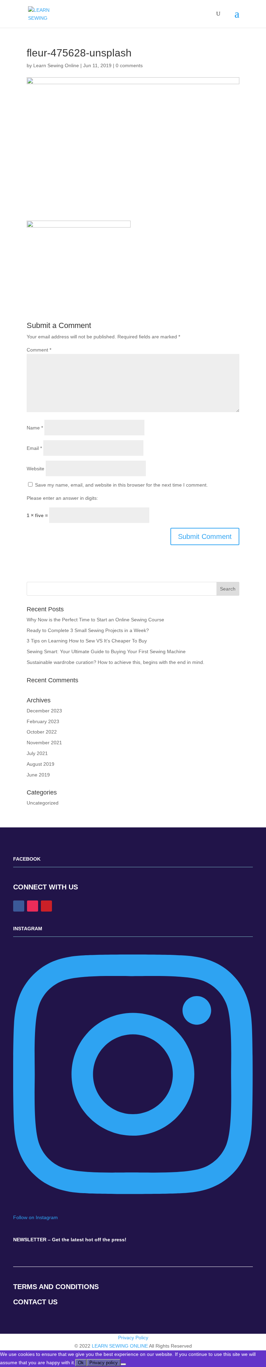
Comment (39, 350)
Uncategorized (43, 803)
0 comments (129, 65)
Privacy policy (103, 1362)
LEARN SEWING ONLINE (120, 1346)
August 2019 (40, 764)
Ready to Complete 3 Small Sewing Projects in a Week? (88, 630)
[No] (123, 1364)
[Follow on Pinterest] (46, 906)
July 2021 (37, 753)
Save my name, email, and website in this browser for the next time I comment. (121, 485)
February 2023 (43, 721)
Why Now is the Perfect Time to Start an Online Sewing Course (95, 619)
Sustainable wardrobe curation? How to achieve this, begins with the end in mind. (115, 662)
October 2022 (42, 732)
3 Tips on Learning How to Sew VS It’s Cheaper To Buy (87, 640)
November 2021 (44, 742)
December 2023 (44, 710)
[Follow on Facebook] (18, 906)
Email (34, 448)
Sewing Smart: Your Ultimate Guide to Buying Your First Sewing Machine (106, 651)
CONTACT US (35, 1302)
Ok (81, 1362)
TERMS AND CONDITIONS (56, 1286)
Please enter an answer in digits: (62, 498)
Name (35, 427)
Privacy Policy (133, 1337)
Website (35, 468)
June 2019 (38, 775)
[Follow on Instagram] (32, 906)
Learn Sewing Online (56, 65)
